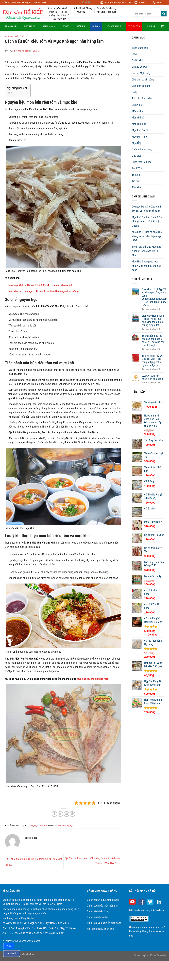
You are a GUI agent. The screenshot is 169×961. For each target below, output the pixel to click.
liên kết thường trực (65, 825)
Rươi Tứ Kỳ (138, 168)
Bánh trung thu (140, 47)
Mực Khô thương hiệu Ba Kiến (93, 678)
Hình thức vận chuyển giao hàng (104, 922)
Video (66, 26)
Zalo (8, 946)
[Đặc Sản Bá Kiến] (22, 14)
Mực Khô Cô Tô (17, 36)
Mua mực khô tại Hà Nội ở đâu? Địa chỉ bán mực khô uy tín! (40, 285)
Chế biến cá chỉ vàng (143, 79)
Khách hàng (114, 26)
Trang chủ (11, 26)
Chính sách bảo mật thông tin (102, 905)
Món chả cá (138, 117)
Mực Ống (136, 143)
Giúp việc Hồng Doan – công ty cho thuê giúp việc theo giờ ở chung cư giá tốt (153, 320)
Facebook (11, 953)
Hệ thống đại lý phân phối (100, 928)
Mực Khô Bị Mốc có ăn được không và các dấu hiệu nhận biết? (147, 236)
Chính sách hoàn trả (97, 917)
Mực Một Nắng (140, 136)
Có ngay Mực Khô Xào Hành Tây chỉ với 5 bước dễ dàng (147, 208)
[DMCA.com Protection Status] (139, 918)
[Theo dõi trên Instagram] (83, 2)
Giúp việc (137, 104)
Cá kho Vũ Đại (139, 66)
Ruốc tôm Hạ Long (142, 162)
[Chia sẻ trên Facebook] (54, 814)
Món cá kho (138, 111)
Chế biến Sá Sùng (141, 85)
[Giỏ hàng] (163, 26)
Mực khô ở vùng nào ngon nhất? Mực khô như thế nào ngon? (146, 266)
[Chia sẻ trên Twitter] (60, 814)
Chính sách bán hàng (98, 911)
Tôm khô (136, 187)
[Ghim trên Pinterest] (72, 814)
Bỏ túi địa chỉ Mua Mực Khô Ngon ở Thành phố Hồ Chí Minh (146, 251)
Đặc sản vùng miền (142, 98)
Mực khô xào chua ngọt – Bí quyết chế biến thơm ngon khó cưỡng (43, 291)
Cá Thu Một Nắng (141, 73)
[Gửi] (164, 14)
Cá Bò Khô (137, 60)
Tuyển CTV (134, 26)
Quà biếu (136, 155)
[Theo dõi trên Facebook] (80, 2)
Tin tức (135, 181)
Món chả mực (139, 124)
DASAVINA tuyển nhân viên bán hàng (152, 377)
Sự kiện (81, 26)
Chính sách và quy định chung (103, 899)
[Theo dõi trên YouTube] (89, 2)
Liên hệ (151, 26)
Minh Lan (37, 51)
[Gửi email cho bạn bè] (66, 814)
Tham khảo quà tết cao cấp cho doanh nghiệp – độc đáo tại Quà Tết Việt (153, 340)
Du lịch (135, 92)
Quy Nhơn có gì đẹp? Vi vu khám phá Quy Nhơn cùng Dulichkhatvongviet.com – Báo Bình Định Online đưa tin (154, 297)
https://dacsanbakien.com (26, 941)
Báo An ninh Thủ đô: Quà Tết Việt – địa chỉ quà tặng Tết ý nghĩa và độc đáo (152, 360)
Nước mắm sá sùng (142, 149)
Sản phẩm (48, 26)
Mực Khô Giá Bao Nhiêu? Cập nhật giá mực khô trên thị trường (147, 221)
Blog (95, 26)
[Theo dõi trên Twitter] (86, 2)
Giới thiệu (29, 26)
